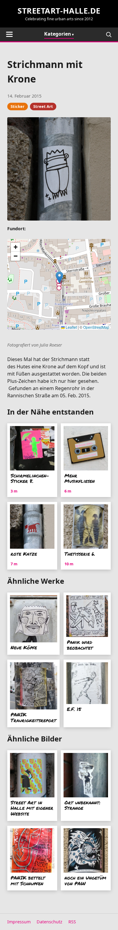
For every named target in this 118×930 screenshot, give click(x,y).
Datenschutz (49, 922)
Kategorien (57, 34)
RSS (72, 922)
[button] (59, 277)
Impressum (19, 922)
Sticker (18, 106)
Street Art (43, 106)
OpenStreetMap (96, 327)
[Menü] (9, 34)
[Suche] (108, 34)
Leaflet (71, 327)
